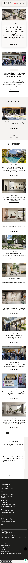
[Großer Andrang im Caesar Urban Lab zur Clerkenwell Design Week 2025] (14, 353)
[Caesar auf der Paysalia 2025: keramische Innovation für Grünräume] (14, 242)
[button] (16, 135)
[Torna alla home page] (6, 532)
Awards (18, 278)
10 (17, 433)
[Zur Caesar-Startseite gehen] (8, 3)
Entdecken (6, 465)
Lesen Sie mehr (14, 44)
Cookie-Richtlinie (5, 551)
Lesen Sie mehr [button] (14, 89)
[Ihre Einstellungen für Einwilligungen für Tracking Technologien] (25, 560)
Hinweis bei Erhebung (6, 561)
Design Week (17, 362)
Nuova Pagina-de (5, 543)
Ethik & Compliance (5, 547)
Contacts (3, 541)
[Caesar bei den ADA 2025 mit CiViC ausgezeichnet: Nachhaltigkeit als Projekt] (14, 269)
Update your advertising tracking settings (12, 553)
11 (20, 433)
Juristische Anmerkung (6, 545)
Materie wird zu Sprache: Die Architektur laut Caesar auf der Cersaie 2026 (14, 30)
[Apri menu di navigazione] (23, 3)
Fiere (18, 251)
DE (17, 4)
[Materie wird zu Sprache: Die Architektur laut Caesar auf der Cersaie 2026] (14, 14)
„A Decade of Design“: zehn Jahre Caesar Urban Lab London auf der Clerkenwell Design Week (14, 74)
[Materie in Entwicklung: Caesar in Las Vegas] (14, 215)
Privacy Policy (4, 549)
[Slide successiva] (17, 474)
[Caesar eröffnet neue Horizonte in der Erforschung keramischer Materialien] (14, 297)
